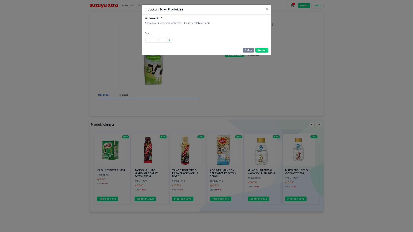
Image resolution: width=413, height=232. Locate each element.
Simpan (261, 50)
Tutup (248, 50)
